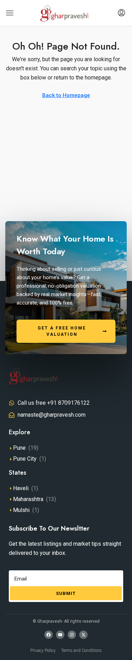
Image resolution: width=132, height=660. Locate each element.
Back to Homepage (66, 95)
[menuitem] (121, 13)
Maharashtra (28, 499)
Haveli (21, 488)
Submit (66, 593)
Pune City (25, 458)
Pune (19, 447)
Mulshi (21, 510)
